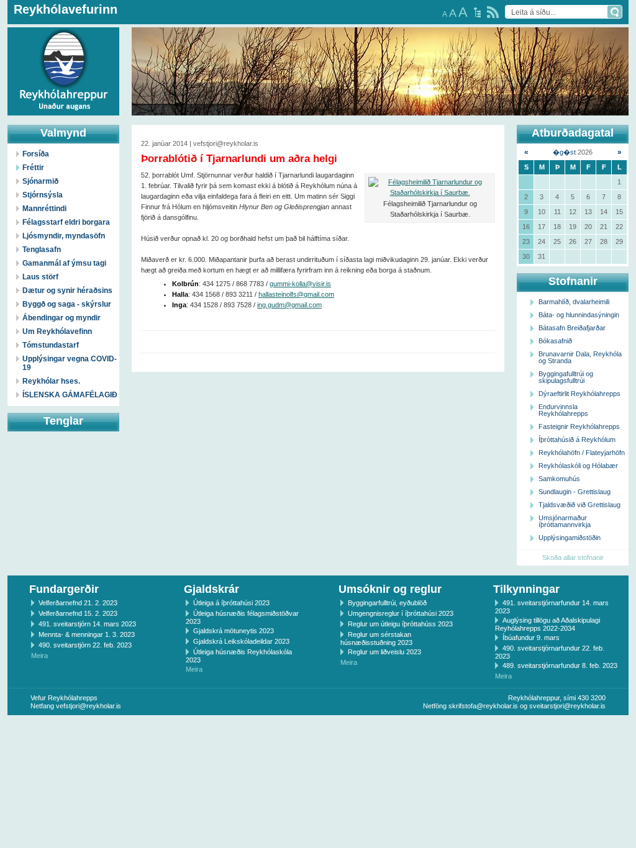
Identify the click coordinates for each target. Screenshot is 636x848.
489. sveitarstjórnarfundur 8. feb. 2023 (559, 665)
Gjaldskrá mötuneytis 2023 (233, 630)
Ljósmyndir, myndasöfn (63, 236)
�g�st (564, 152)
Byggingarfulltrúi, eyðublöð (387, 603)
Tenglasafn (41, 249)
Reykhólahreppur (55, 61)
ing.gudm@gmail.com (289, 305)
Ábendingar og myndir (61, 317)
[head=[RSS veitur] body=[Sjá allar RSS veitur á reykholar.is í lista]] (493, 12)
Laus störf (40, 277)
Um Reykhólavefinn (57, 331)
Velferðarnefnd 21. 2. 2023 (78, 603)
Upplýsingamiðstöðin (569, 537)
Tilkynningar (526, 589)
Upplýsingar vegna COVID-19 (69, 363)
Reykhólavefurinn (65, 9)
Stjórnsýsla (42, 195)
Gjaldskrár (211, 589)
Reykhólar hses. (51, 381)
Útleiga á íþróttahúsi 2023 (231, 603)
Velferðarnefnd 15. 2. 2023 (78, 613)
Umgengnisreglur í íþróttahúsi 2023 (400, 613)
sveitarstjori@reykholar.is (567, 706)
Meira (39, 655)
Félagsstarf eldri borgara (66, 222)
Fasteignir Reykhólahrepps (579, 426)
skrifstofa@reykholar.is (483, 706)
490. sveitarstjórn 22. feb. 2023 (85, 645)
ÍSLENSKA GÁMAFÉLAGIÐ (69, 394)
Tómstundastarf (50, 345)
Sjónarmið (40, 181)
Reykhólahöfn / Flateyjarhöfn (581, 452)
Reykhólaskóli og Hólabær (578, 465)
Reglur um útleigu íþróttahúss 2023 (400, 624)
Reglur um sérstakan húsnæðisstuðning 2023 (376, 638)
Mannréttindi (44, 208)
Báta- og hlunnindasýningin (578, 314)
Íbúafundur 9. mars (531, 637)
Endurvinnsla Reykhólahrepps (563, 410)
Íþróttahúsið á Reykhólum (577, 439)
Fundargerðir (64, 589)
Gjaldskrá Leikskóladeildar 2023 (241, 641)
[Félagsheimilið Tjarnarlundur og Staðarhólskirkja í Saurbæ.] (430, 187)
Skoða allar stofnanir (573, 557)
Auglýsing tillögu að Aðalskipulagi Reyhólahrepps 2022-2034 (547, 624)
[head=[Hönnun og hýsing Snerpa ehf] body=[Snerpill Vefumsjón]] (318, 728)
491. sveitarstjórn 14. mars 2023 (87, 624)
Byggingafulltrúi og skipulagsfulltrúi (565, 377)
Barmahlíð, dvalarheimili (573, 301)
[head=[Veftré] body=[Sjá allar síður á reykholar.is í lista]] (477, 12)
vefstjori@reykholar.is (88, 706)
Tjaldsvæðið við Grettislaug (579, 504)
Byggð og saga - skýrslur (66, 304)
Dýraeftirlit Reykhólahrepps (579, 393)
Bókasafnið (555, 341)
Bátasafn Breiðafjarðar (572, 328)
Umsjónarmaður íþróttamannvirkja (564, 521)
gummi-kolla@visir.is (300, 283)
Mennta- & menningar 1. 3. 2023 (87, 634)
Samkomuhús (559, 478)
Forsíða (35, 154)
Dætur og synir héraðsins (67, 290)
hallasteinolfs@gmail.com (296, 294)
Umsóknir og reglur (390, 589)
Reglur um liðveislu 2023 (384, 652)
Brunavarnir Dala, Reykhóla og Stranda (580, 357)
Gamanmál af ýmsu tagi (64, 263)
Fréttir (33, 167)
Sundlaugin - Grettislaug (574, 491)
